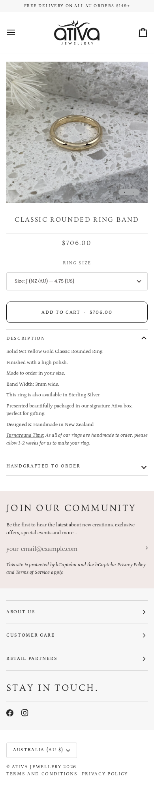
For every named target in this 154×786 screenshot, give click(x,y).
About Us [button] (20, 611)
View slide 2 (133, 192)
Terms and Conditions (42, 774)
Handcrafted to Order (43, 466)
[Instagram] (24, 712)
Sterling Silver (84, 395)
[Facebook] (9, 712)
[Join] (141, 547)
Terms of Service (33, 572)
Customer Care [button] (30, 635)
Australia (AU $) (38, 749)
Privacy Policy (131, 565)
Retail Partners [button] (31, 658)
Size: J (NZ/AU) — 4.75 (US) (44, 281)
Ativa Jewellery (36, 766)
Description (25, 338)
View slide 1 (124, 192)
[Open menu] (18, 32)
